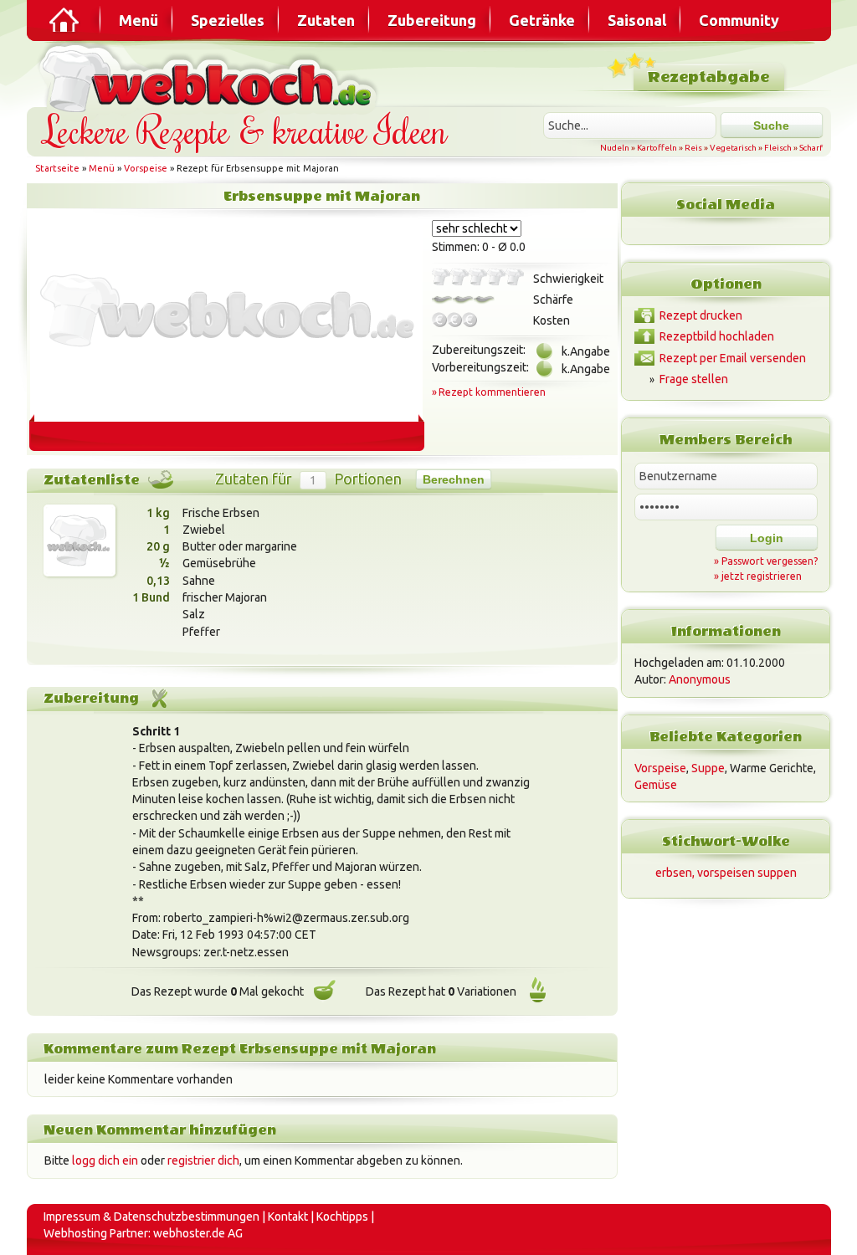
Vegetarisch (733, 147)
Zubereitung (431, 20)
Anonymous (700, 679)
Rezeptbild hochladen (716, 336)
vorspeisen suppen (747, 872)
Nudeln (614, 147)
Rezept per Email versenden (732, 358)
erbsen (673, 872)
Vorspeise (145, 168)
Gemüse (655, 784)
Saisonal (637, 20)
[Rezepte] (65, 20)
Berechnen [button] (454, 479)
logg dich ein (105, 1160)
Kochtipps (342, 1216)
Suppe (708, 768)
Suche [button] (771, 125)
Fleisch (778, 147)
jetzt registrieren (761, 576)
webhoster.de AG (198, 1233)
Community (739, 20)
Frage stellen (693, 379)
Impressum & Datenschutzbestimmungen (151, 1216)
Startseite (57, 168)
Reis (693, 147)
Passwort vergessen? (769, 561)
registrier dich (203, 1160)
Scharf (811, 147)
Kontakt (288, 1216)
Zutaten (326, 20)
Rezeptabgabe (708, 77)
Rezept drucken (700, 315)
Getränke (542, 20)
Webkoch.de (211, 76)
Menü (138, 20)
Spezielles (227, 20)
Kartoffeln (657, 147)
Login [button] (766, 538)
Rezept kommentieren (492, 392)
